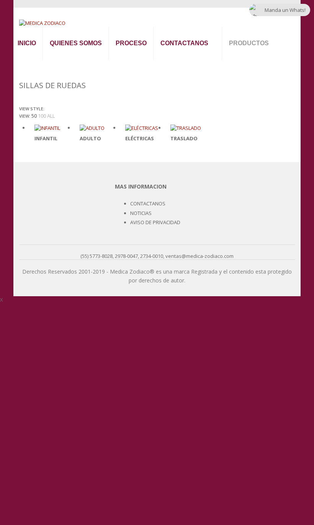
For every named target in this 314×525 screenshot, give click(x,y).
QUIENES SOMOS (76, 43)
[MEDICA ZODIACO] (42, 22)
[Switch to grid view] (47, 108)
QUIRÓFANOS (255, 312)
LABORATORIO (257, 480)
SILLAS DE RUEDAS (262, 436)
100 (42, 115)
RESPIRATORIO (257, 357)
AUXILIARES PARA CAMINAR (257, 411)
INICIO (27, 43)
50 (34, 115)
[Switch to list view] (52, 108)
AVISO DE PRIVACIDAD (155, 222)
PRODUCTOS (249, 43)
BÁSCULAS (252, 151)
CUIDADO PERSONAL (246, 382)
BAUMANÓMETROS (263, 62)
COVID (246, 502)
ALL (51, 115)
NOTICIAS (141, 213)
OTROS (247, 458)
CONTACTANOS (184, 43)
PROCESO (131, 43)
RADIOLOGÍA (254, 334)
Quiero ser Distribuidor (188, 61)
